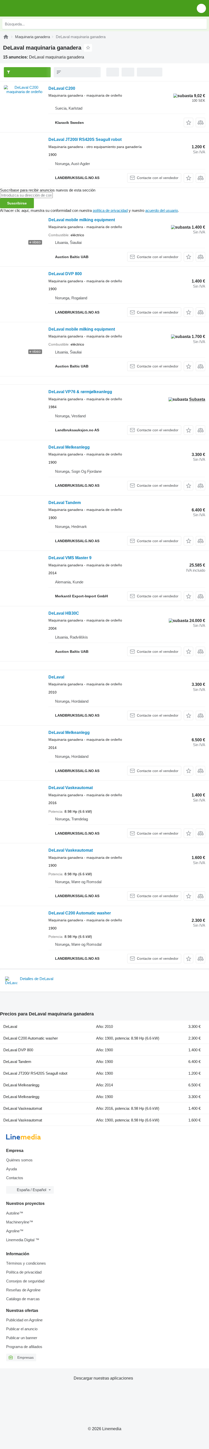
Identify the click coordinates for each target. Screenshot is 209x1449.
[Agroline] (6, 37)
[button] (201, 8)
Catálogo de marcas (23, 1299)
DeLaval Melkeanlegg (69, 447)
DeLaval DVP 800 (65, 274)
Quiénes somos (19, 1160)
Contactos (14, 1178)
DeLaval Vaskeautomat (70, 788)
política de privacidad (110, 210)
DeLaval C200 (61, 88)
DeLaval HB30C (63, 613)
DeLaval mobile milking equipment (81, 220)
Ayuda (11, 1169)
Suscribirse (17, 203)
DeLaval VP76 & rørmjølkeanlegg (80, 392)
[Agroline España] (33, 8)
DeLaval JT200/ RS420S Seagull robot (85, 139)
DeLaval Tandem (64, 502)
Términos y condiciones (26, 1263)
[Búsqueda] (202, 24)
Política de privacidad (24, 1272)
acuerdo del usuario (161, 210)
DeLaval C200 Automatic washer (79, 913)
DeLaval (56, 677)
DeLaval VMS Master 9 (70, 558)
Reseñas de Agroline (23, 1290)
